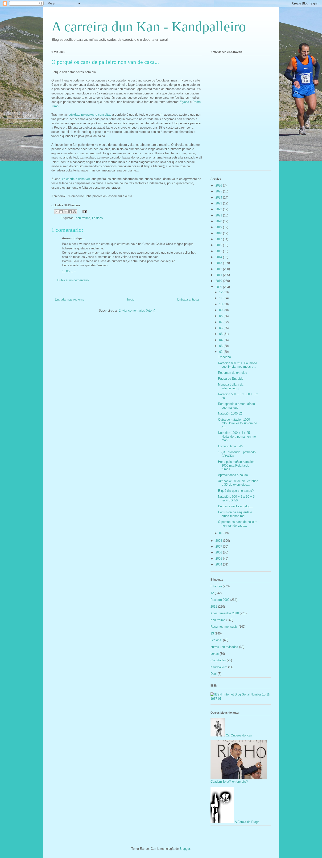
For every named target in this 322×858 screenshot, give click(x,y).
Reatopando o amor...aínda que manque (236, 405)
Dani (214, 673)
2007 (219, 546)
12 (221, 292)
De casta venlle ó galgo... (235, 506)
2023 (219, 203)
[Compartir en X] (65, 211)
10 (221, 304)
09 (221, 310)
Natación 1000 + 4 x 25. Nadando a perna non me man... (237, 436)
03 (221, 346)
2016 (219, 245)
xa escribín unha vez (76, 179)
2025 (219, 191)
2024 (219, 197)
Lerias (215, 653)
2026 (219, 185)
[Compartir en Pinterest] (74, 211)
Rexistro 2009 (220, 600)
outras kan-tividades (224, 647)
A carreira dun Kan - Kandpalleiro (148, 26)
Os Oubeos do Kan (238, 735)
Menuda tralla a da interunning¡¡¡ (230, 386)
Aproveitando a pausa (233, 475)
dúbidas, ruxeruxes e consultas (90, 114)
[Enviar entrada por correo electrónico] (84, 211)
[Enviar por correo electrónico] (56, 211)
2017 (219, 239)
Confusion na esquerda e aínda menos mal (235, 514)
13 (212, 633)
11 (221, 298)
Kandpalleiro (219, 667)
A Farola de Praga (246, 822)
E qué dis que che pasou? (236, 490)
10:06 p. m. (69, 271)
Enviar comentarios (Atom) (137, 310)
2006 (219, 552)
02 (221, 352)
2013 (219, 263)
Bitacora (216, 586)
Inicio (130, 299)
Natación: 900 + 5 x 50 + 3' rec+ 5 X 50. (236, 498)
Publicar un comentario (73, 280)
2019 (219, 227)
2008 (219, 540)
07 (221, 322)
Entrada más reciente (69, 299)
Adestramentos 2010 (225, 613)
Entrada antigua (188, 299)
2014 (219, 257)
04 (221, 340)
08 (221, 316)
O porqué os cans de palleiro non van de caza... (237, 523)
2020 (219, 221)
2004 (219, 564)
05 (221, 334)
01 (221, 533)
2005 (219, 558)
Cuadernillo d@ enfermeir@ (229, 781)
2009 (219, 287)
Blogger (185, 848)
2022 (219, 209)
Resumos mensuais (224, 626)
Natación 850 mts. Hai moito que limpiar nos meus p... (237, 365)
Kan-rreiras (82, 218)
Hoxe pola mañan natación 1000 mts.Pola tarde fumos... (236, 465)
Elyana (184, 102)
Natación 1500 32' (230, 413)
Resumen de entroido (232, 372)
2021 (219, 215)
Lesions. (98, 218)
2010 (219, 281)
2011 (219, 275)
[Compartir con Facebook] (70, 211)
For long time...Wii (230, 446)
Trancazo (224, 357)
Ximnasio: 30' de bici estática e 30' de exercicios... (238, 483)
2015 (219, 251)
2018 (219, 233)
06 (221, 328)
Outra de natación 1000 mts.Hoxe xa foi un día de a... (237, 423)
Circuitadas (218, 660)
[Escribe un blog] (61, 211)
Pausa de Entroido (230, 378)
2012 (219, 269)
